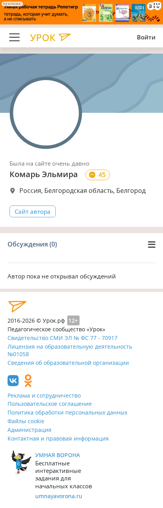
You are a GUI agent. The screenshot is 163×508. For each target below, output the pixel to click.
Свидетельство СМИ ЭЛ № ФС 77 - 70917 (63, 338)
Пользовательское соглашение (50, 403)
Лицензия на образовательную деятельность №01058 (70, 350)
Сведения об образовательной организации (68, 362)
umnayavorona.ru (58, 496)
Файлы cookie (26, 421)
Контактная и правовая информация (58, 438)
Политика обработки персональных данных (67, 412)
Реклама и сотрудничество (44, 395)
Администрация (29, 429)
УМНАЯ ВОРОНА (57, 455)
